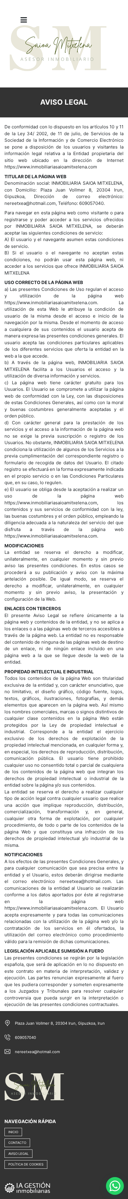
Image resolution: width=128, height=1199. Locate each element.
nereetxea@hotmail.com (37, 1051)
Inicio (13, 1132)
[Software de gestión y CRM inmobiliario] (27, 1187)
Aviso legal (18, 1154)
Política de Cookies (25, 1164)
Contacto (17, 1143)
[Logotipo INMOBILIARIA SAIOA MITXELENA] (58, 52)
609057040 (25, 1037)
